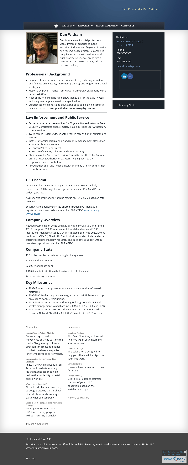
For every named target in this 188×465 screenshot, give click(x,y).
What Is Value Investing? (36, 384)
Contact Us (127, 26)
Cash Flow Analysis (76, 333)
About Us (67, 26)
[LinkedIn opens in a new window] (124, 76)
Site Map (30, 458)
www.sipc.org (33, 213)
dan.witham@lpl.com (128, 66)
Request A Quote (106, 26)
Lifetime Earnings (75, 348)
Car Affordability (75, 364)
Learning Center (127, 105)
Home (56, 25)
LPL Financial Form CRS (38, 439)
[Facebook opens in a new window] (130, 76)
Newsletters (32, 327)
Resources (84, 26)
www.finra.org (91, 210)
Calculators (74, 327)
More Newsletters (38, 423)
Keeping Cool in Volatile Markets (40, 333)
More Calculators (79, 397)
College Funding (75, 376)
